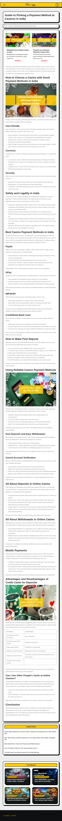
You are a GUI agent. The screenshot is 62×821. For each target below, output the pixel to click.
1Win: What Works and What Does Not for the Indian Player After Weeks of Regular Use (44, 782)
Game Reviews (12, 777)
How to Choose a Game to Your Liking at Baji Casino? (20, 748)
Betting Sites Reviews (41, 777)
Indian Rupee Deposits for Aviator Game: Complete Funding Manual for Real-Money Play (16, 782)
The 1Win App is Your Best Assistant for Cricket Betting (21, 752)
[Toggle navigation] (4, 5)
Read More (18, 60)
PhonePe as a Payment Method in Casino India (41, 51)
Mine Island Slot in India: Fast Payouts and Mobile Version (22, 744)
